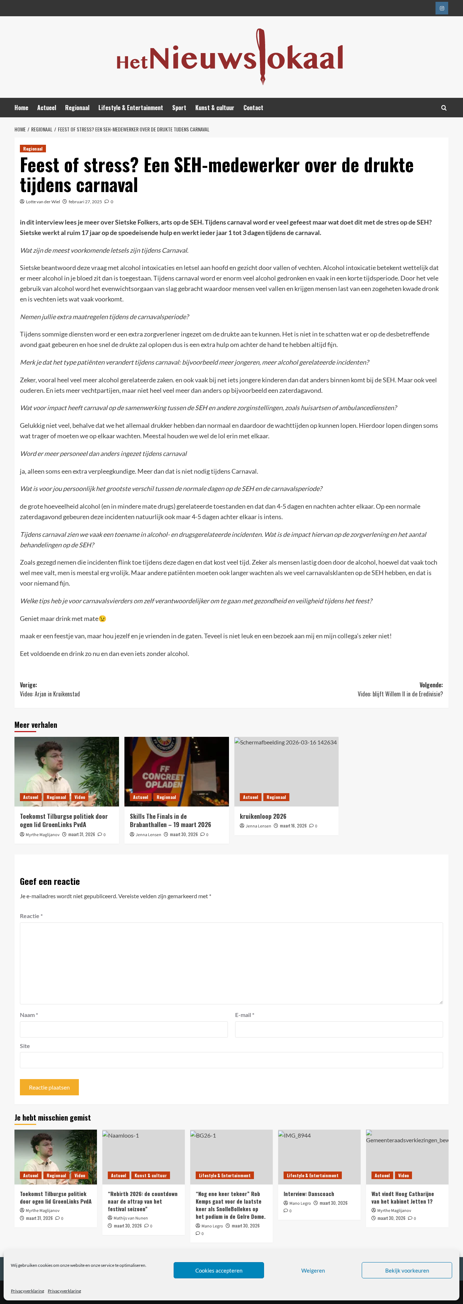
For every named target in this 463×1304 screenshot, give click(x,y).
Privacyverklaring (27, 1291)
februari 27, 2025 (85, 201)
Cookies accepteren (218, 1270)
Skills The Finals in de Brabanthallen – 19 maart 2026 (170, 820)
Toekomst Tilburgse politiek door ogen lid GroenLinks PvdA (64, 820)
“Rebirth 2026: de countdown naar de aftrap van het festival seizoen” (143, 1201)
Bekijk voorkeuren (407, 1270)
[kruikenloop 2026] (286, 772)
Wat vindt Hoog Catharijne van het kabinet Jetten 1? (402, 1197)
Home (21, 107)
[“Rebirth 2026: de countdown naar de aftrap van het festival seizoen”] (143, 1157)
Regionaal (77, 107)
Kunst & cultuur (214, 107)
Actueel (46, 107)
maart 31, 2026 (81, 834)
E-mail (244, 1014)
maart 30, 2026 (184, 834)
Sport (179, 107)
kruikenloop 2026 (263, 816)
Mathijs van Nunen (131, 1218)
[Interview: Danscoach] (319, 1157)
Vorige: (50, 690)
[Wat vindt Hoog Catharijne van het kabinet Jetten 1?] (407, 1157)
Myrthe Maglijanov (43, 835)
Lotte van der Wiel (43, 201)
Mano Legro (212, 1226)
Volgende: (400, 690)
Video (80, 797)
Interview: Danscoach (309, 1193)
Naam (29, 1014)
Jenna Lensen (148, 835)
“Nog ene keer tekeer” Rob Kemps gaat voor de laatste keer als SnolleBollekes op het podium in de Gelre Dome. (231, 1205)
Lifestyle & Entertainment (130, 107)
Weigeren (313, 1270)
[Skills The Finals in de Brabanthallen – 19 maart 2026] (176, 772)
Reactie (31, 915)
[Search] (444, 107)
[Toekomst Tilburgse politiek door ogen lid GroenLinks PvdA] (66, 772)
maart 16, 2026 (293, 825)
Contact (253, 107)
